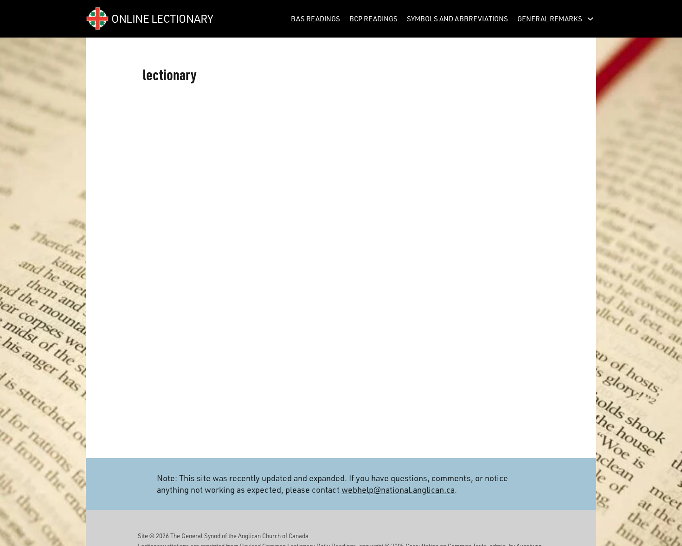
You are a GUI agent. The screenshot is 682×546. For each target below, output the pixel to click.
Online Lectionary (162, 18)
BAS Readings (315, 18)
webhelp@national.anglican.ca (398, 489)
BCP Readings (373, 18)
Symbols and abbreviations (457, 18)
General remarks (549, 18)
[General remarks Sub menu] (590, 18)
